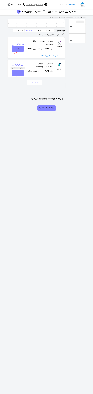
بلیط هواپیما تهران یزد (46, 108)
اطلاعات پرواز (57, 56)
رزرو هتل (63, 4)
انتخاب (18, 49)
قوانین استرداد (45, 56)
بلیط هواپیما (73, 4)
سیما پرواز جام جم (80, 17)
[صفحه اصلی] (83, 4)
